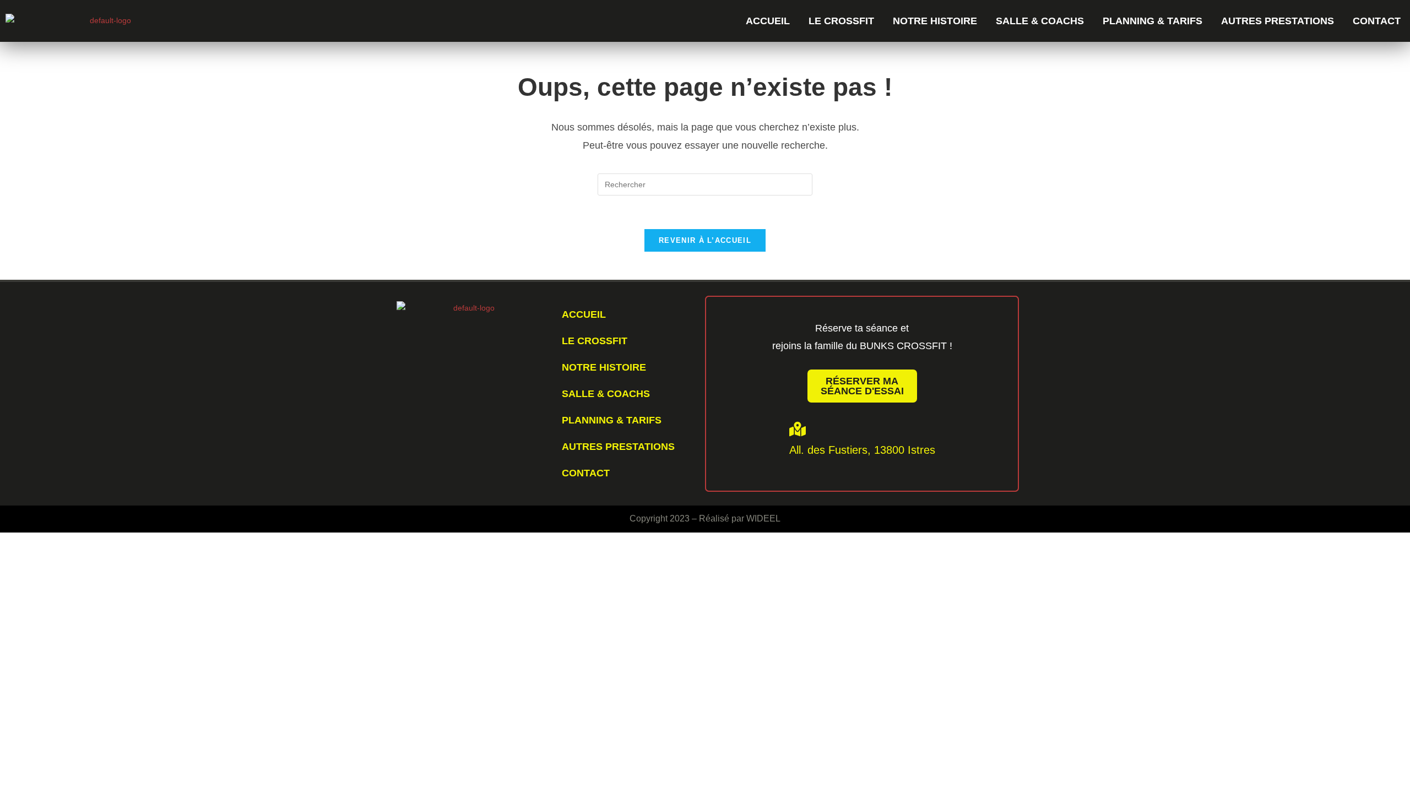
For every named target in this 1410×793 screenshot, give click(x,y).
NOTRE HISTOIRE (935, 20)
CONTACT (1377, 20)
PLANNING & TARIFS (1152, 20)
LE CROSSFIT (841, 20)
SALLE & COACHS (1040, 20)
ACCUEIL (768, 20)
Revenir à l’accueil (705, 240)
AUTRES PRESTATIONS (1277, 20)
